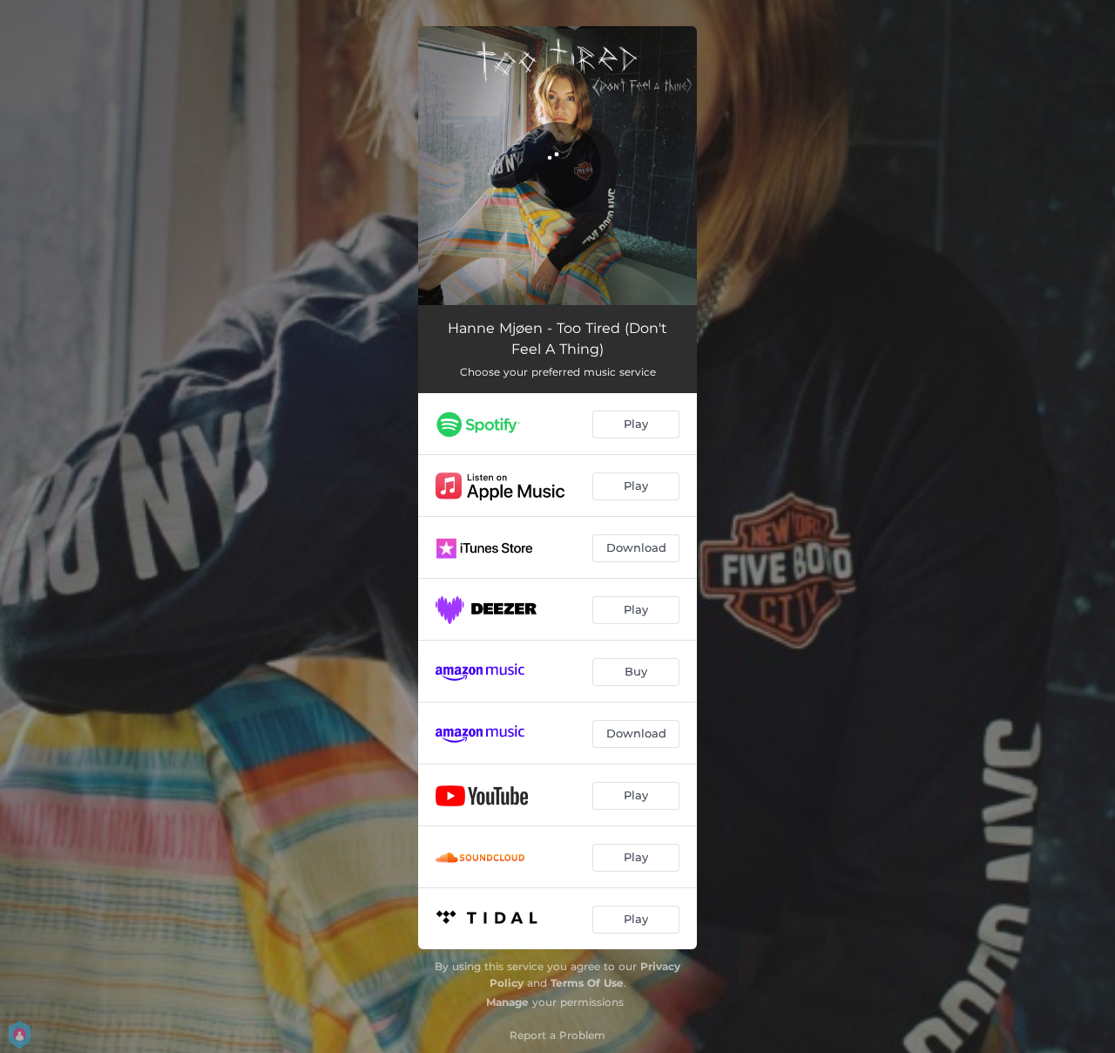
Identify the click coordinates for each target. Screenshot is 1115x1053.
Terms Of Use (587, 982)
